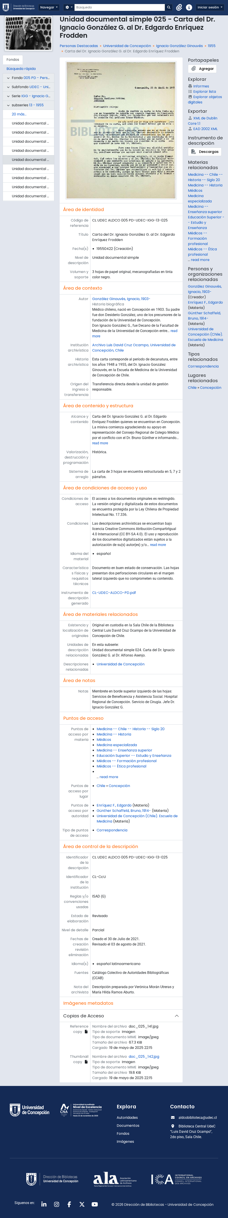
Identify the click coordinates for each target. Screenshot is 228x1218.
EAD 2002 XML (205, 128)
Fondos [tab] (12, 59)
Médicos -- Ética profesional (121, 766)
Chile (101, 785)
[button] (179, 7)
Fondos (123, 1133)
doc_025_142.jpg (144, 1056)
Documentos (128, 1125)
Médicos (104, 739)
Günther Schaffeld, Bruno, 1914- (124, 810)
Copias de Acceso (83, 1016)
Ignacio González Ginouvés (179, 45)
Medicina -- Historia (114, 734)
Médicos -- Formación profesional (127, 760)
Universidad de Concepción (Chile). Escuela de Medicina (205, 334)
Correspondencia (112, 830)
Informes (201, 86)
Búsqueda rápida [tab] (21, 68)
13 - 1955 (36, 105)
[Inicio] (20, 7)
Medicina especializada (117, 744)
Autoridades (127, 1117)
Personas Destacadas (79, 45)
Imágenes (125, 1141)
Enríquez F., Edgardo (114, 805)
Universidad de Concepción (127, 45)
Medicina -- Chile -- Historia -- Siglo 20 (131, 729)
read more (100, 443)
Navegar (47, 7)
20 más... (19, 114)
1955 (212, 45)
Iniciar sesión (209, 7)
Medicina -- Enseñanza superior (124, 750)
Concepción (119, 785)
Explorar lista (204, 91)
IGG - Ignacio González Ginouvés (50, 96)
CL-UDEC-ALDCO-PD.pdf (114, 592)
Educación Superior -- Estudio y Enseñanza (134, 755)
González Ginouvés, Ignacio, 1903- (121, 298)
